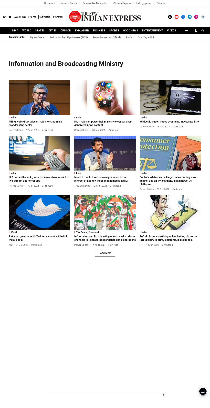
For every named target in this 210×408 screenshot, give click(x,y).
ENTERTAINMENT (152, 30)
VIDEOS (171, 30)
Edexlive (161, 3)
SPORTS (114, 30)
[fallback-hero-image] (39, 97)
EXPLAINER (82, 30)
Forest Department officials (107, 37)
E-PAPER (58, 16)
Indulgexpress (143, 3)
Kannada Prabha (68, 3)
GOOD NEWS (130, 30)
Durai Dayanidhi (146, 37)
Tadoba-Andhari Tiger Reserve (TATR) (69, 37)
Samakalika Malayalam (95, 3)
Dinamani (49, 3)
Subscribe (44, 16)
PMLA (129, 37)
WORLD (26, 30)
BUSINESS (99, 30)
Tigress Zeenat (37, 37)
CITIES (53, 30)
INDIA (14, 30)
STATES (40, 30)
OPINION (66, 30)
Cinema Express (122, 3)
